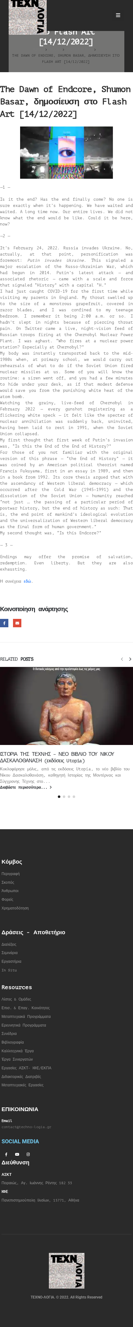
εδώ (27, 581)
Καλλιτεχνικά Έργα (18, 1051)
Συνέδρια (9, 1034)
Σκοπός (8, 883)
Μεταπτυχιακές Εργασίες (23, 1085)
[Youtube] (17, 1154)
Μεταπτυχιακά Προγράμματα (26, 1017)
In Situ (9, 970)
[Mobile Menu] (118, 15)
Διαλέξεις (9, 945)
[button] (122, 659)
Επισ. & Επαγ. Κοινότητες (26, 1008)
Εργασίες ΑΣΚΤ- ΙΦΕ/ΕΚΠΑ (26, 1068)
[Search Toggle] (102, 15)
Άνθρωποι (10, 891)
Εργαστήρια (11, 962)
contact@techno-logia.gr (26, 1127)
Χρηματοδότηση (15, 908)
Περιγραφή (11, 874)
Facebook (4, 623)
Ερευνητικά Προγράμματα (24, 1025)
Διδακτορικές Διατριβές (21, 1077)
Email (17, 623)
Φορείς (7, 900)
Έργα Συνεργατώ (16, 1060)
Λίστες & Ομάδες (16, 999)
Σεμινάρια (10, 953)
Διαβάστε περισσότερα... (24, 788)
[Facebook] (6, 1154)
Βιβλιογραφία (13, 1042)
